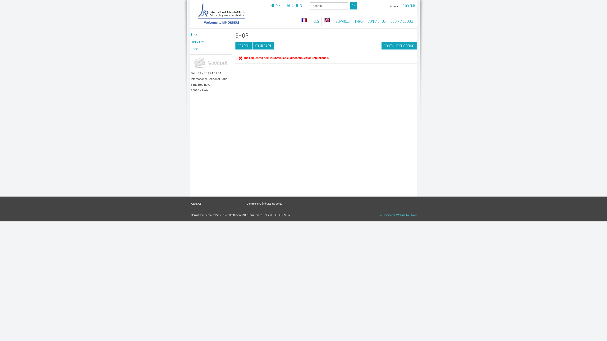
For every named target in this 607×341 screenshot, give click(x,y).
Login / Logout (403, 21)
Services (343, 21)
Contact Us (377, 21)
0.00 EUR (408, 6)
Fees (315, 21)
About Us (196, 203)
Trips (359, 21)
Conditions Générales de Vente (264, 203)
